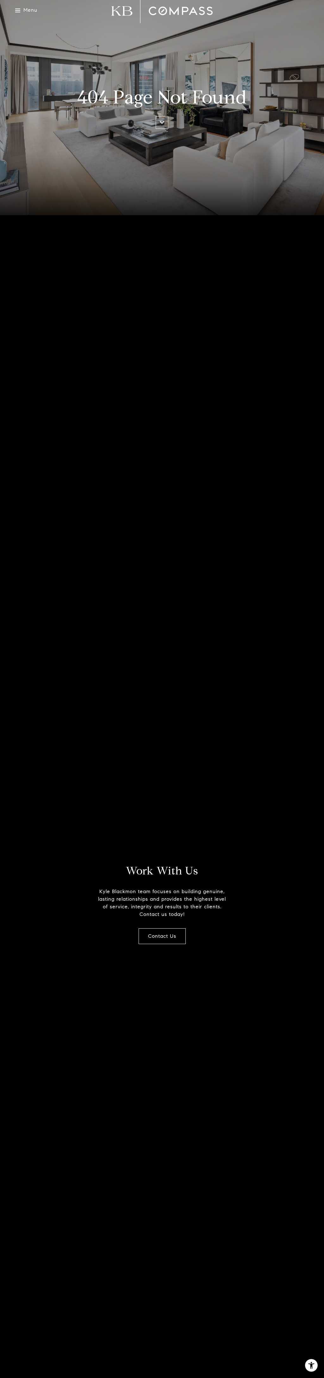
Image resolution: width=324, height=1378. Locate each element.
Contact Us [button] (162, 936)
